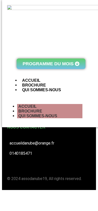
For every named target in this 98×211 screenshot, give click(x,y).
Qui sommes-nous (37, 116)
